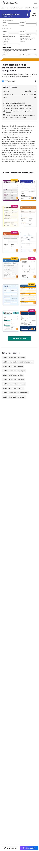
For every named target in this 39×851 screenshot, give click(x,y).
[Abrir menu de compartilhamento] (35, 81)
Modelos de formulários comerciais (13, 379)
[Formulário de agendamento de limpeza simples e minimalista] (11, 321)
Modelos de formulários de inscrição (14, 357)
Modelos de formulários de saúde (13, 375)
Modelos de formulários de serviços (14, 384)
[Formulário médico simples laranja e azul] (28, 295)
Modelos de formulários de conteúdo (14, 397)
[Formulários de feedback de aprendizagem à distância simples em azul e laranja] (11, 268)
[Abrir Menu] (35, 3)
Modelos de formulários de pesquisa (14, 371)
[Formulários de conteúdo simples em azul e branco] (28, 242)
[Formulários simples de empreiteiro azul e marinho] (11, 295)
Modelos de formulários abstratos (13, 388)
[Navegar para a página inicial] (10, 2)
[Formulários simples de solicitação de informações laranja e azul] (28, 190)
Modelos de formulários (15, 8)
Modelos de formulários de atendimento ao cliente (18, 362)
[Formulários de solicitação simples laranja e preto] (28, 268)
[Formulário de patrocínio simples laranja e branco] (28, 216)
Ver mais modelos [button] (19, 338)
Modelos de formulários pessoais (13, 366)
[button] (10, 848)
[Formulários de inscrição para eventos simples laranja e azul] (28, 321)
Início (2, 8)
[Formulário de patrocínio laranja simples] (11, 242)
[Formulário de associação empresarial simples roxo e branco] (11, 190)
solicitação (28, 8)
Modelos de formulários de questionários (15, 392)
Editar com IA (30, 848)
